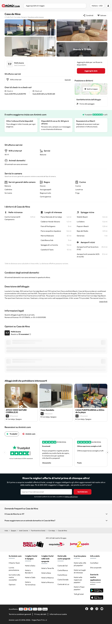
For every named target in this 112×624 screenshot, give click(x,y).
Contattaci (94, 563)
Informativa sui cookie (58, 614)
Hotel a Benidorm (29, 571)
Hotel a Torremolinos (30, 583)
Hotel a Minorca (47, 582)
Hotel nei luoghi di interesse (80, 571)
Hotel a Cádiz (30, 577)
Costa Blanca (63, 570)
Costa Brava (62, 575)
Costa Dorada (63, 579)
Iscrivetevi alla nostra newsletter (14, 577)
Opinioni (12, 584)
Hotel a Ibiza (46, 573)
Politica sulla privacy (71, 496)
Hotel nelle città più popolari (80, 564)
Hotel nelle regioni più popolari (78, 579)
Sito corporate (95, 567)
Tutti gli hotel (79, 594)
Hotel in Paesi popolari (79, 588)
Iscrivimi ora (83, 492)
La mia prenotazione (14, 568)
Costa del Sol (63, 566)
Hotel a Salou (30, 566)
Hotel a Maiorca (47, 578)
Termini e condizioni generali (20, 614)
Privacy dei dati (40, 614)
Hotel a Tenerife (47, 568)
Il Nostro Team (14, 563)
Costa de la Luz (63, 584)
